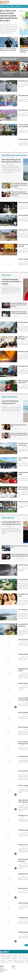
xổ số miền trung (14, 958)
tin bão (20, 958)
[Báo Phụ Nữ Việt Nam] (20, 628)
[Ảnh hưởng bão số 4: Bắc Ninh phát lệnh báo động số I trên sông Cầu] (8, 614)
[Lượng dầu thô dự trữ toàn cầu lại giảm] (8, 922)
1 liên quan (9, 286)
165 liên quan (10, 75)
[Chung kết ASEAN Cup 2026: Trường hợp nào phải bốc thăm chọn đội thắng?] (8, 477)
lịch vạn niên (16, 960)
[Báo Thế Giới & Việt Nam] (3, 75)
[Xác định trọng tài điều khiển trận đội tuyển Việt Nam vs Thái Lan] (10, 66)
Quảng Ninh (3, 955)
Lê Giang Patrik (9, 960)
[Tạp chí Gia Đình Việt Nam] (20, 567)
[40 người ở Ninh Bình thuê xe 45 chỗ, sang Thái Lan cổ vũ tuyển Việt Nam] (6, 305)
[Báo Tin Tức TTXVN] (1, 23)
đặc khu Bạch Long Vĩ (4, 962)
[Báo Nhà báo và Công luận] (20, 248)
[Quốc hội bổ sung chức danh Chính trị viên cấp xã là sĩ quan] (8, 908)
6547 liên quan (17, 308)
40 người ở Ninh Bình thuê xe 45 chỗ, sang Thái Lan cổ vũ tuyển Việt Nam (19, 305)
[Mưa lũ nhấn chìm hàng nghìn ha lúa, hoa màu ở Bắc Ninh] (8, 584)
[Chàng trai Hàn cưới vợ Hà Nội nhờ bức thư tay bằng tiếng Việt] (6, 314)
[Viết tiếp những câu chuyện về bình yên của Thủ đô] (8, 327)
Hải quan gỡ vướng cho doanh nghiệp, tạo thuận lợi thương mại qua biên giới (19, 193)
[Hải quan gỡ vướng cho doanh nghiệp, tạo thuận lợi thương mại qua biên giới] (6, 194)
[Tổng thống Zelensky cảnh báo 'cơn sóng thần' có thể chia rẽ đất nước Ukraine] (8, 674)
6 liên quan (26, 83)
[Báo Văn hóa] (21, 75)
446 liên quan (18, 197)
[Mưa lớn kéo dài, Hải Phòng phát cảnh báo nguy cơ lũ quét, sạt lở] (8, 570)
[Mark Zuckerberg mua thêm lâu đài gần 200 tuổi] (8, 144)
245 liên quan (9, 526)
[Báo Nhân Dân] (12, 188)
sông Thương (21, 955)
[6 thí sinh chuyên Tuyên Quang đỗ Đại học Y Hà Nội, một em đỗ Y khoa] (8, 644)
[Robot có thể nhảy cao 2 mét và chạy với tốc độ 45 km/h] (8, 659)
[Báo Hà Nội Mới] (3, 164)
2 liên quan (25, 141)
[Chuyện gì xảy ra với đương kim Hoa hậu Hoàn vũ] (8, 820)
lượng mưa (24, 957)
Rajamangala (15, 955)
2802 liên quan (20, 188)
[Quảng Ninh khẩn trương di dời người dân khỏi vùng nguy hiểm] (8, 937)
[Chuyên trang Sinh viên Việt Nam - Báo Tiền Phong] (12, 428)
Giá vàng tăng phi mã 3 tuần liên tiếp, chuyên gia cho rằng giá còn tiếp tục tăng (19, 185)
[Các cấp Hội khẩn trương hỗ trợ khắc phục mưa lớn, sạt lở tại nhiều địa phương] (8, 629)
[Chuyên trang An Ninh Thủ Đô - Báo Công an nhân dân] (19, 261)
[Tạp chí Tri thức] (19, 141)
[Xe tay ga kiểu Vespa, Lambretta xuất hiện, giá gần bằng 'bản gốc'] (8, 761)
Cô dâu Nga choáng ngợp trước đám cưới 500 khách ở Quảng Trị (11, 282)
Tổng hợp (13, 968)
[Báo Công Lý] (19, 97)
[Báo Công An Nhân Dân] (20, 729)
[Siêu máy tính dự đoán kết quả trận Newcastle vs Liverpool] (8, 776)
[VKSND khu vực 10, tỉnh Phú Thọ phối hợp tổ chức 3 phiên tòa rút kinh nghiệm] (8, 342)
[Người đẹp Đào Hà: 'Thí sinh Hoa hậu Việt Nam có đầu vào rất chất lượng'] (8, 599)
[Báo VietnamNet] (1, 52)
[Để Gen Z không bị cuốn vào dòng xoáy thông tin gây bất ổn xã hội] (8, 732)
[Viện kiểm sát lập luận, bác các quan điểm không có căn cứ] (8, 835)
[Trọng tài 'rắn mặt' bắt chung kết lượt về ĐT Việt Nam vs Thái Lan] (8, 264)
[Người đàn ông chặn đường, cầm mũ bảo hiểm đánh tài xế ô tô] (8, 86)
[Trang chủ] (4, 2)
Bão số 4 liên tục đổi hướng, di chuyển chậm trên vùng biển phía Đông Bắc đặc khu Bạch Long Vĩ (9, 16)
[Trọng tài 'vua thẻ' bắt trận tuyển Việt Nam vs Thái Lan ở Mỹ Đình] (9, 42)
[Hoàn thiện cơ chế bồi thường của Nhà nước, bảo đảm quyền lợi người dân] (8, 249)
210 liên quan (11, 164)
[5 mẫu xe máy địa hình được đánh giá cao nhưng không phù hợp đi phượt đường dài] (8, 129)
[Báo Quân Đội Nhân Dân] (20, 611)
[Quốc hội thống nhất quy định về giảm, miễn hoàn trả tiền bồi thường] (8, 688)
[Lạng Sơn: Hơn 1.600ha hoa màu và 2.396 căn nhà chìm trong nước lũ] (8, 235)
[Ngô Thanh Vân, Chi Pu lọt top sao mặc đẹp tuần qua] (8, 893)
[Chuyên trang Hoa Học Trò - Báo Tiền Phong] (19, 476)
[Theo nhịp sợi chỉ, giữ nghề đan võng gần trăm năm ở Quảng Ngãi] (8, 371)
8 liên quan (26, 353)
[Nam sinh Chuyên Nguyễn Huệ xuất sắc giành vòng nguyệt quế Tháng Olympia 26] (8, 864)
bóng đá (15, 957)
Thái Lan (19, 957)
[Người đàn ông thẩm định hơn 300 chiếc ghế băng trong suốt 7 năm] (8, 879)
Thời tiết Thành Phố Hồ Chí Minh (6, 957)
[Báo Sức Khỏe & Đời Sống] (19, 83)
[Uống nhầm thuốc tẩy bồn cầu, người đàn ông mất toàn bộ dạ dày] (8, 100)
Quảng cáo (1, 971)
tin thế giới (22, 960)
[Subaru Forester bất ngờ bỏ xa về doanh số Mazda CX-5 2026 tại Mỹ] (6, 556)
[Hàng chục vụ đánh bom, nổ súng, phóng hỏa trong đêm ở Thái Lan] (8, 356)
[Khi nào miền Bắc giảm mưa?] (8, 717)
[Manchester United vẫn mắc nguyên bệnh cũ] (8, 506)
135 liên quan (25, 863)
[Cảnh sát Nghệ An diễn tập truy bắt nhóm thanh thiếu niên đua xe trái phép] (8, 463)
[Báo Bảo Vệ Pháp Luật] (19, 341)
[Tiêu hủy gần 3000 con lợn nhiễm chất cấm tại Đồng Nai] (8, 220)
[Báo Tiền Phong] (19, 204)
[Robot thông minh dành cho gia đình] (6, 427)
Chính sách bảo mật (3, 970)
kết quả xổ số (8, 955)
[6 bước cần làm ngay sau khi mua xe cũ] (6, 548)
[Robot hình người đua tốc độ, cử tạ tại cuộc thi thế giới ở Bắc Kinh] (8, 115)
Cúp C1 (11, 962)
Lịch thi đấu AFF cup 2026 (5, 958)
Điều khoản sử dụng (3, 969)
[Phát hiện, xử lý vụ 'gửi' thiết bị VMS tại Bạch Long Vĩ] (8, 849)
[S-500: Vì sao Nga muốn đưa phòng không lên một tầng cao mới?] (8, 790)
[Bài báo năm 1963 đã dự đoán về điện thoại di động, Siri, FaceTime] (6, 435)
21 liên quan (26, 641)
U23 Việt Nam (3, 960)
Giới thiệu (1, 968)
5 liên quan (25, 97)
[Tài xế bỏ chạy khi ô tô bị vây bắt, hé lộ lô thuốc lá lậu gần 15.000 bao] (8, 207)
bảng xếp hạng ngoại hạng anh (19, 962)
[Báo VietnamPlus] (20, 112)
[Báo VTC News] (21, 53)
